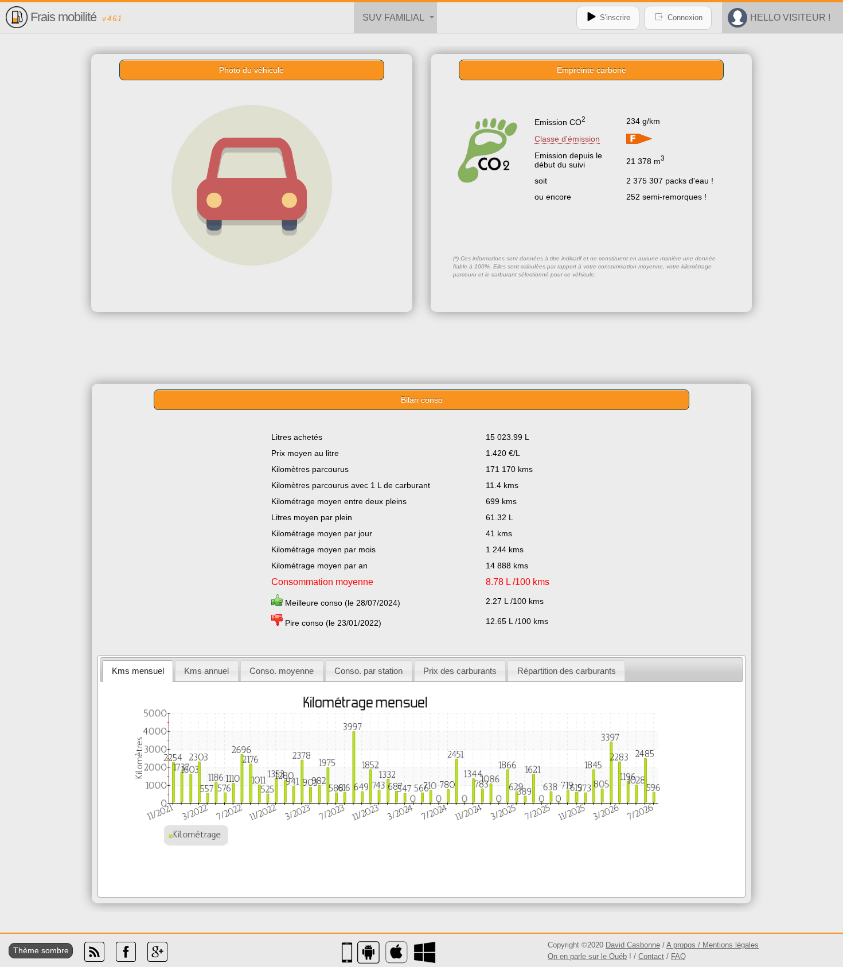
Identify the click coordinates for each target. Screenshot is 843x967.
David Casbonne (633, 945)
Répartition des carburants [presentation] (566, 671)
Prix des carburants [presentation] (460, 671)
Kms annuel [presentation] (206, 671)
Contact (651, 956)
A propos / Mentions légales (712, 945)
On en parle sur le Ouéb (587, 956)
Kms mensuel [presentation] (138, 671)
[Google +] (157, 959)
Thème (26, 950)
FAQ (678, 956)
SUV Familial (393, 17)
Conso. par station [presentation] (368, 671)
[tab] (137, 670)
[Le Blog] (94, 959)
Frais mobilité (63, 17)
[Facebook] (126, 959)
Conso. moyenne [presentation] (281, 671)
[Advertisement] (421, 346)
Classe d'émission (567, 138)
